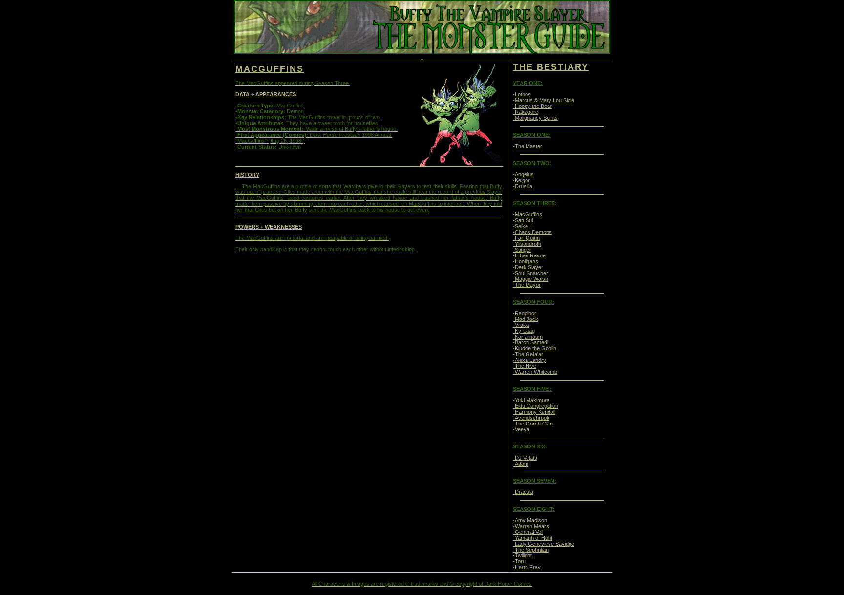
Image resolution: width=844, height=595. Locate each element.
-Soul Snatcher (530, 273)
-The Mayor (527, 285)
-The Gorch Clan (533, 423)
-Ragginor (524, 313)
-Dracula (523, 492)
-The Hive (524, 366)
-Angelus (523, 174)
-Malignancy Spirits (535, 118)
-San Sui (523, 220)
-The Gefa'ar (528, 354)
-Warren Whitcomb (535, 372)
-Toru (519, 561)
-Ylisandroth (527, 244)
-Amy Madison (530, 520)
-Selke (520, 226)
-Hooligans (525, 261)
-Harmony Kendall (534, 412)
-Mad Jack (525, 319)
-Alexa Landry (529, 360)
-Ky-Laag (524, 331)
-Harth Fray (527, 567)
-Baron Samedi (530, 342)
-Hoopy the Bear (532, 106)
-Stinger (522, 250)
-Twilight (522, 555)
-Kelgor (521, 180)
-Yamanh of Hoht (532, 538)
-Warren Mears (531, 526)
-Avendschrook (531, 418)
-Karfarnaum (528, 337)
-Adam (520, 464)
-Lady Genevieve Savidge (543, 544)
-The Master (527, 146)
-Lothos (522, 94)
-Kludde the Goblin (534, 348)
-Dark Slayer (528, 267)
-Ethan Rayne (529, 255)
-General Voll (528, 532)
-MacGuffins (527, 214)
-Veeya (521, 429)
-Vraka (521, 325)
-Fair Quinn (526, 238)
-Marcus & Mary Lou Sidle (543, 100)
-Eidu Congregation (535, 406)
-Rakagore (525, 112)
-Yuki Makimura (531, 400)
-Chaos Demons (532, 232)
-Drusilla (522, 186)
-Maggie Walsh (530, 279)
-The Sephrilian (531, 549)
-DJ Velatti (525, 458)
